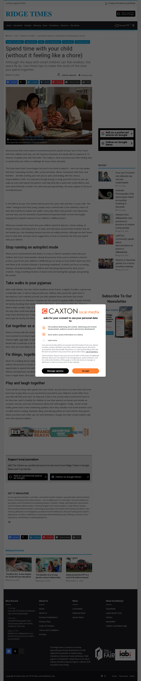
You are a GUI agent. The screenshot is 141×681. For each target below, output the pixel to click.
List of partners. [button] (92, 352)
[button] (70, 340)
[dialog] (70, 340)
